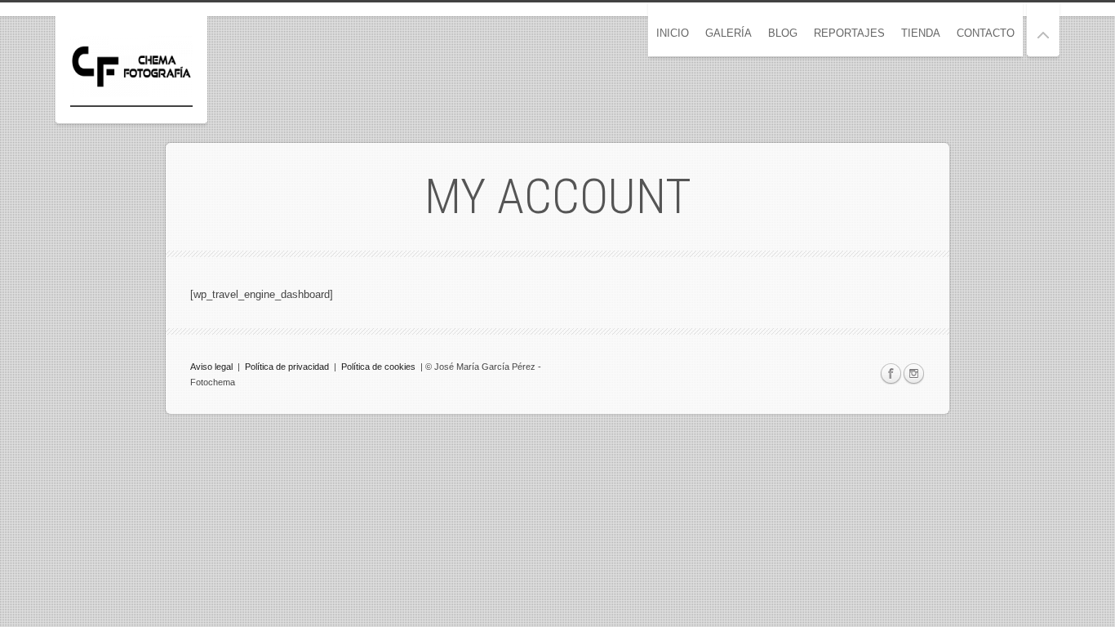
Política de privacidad (287, 366)
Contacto (986, 33)
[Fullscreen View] (1043, 28)
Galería (728, 33)
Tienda (920, 33)
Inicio (672, 33)
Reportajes (849, 33)
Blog (782, 33)
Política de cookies (378, 366)
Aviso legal (212, 366)
